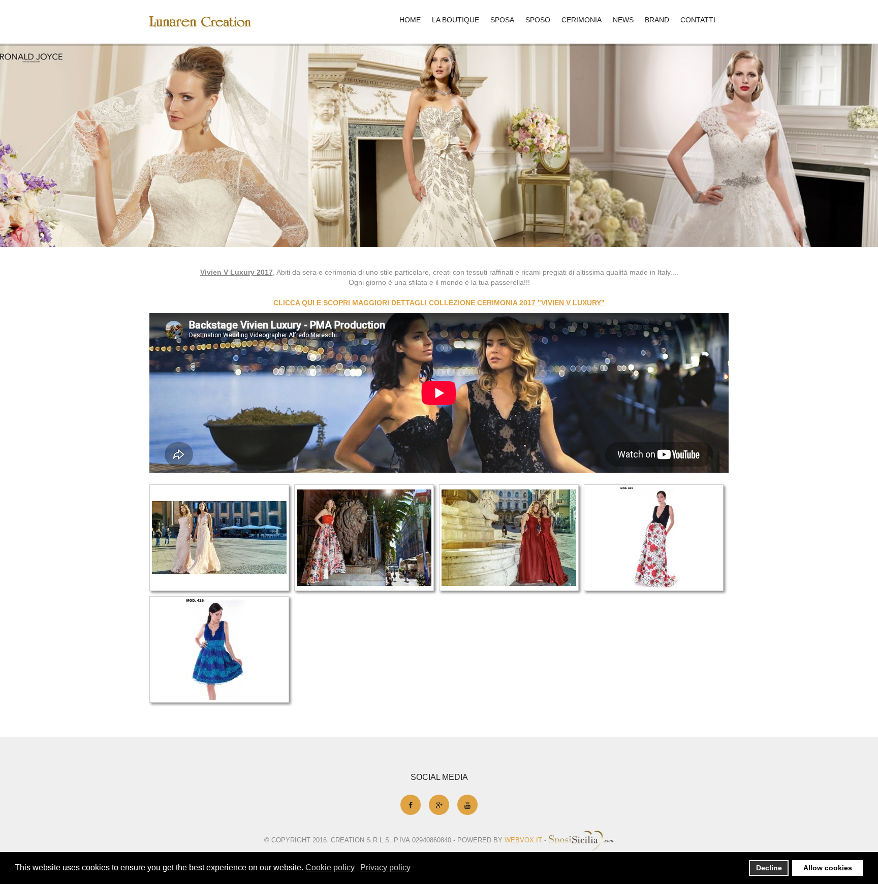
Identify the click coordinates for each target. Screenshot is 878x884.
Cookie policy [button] (330, 867)
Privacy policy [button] (385, 867)
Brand (657, 20)
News (623, 20)
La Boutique (455, 20)
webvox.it (523, 840)
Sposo (537, 20)
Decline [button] (769, 868)
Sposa (502, 20)
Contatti (697, 20)
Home (410, 20)
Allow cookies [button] (827, 868)
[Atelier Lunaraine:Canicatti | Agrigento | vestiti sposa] (200, 21)
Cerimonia (581, 20)
